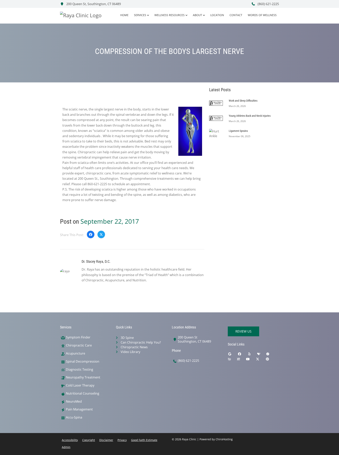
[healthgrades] (261, 354)
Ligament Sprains (238, 130)
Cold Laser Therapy (80, 385)
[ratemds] (270, 354)
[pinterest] (270, 360)
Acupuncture (75, 353)
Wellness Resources (169, 15)
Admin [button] (66, 447)
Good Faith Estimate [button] (144, 440)
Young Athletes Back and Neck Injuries (250, 115)
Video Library (130, 352)
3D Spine (127, 338)
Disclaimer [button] (106, 440)
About (197, 15)
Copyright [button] (88, 440)
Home (124, 15)
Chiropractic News (134, 347)
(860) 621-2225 (268, 4)
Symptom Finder (78, 337)
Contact (236, 15)
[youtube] (251, 360)
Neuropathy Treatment (83, 377)
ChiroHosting (224, 439)
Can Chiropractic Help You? (141, 342)
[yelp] (252, 354)
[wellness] (232, 360)
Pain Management (79, 409)
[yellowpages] (241, 360)
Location (217, 15)
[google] (233, 354)
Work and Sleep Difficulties (243, 100)
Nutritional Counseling (82, 393)
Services (140, 15)
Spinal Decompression (82, 361)
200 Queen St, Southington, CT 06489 (93, 4)
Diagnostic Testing (79, 369)
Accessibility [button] (70, 440)
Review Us (243, 331)
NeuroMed (74, 401)
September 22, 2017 (109, 221)
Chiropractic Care (79, 345)
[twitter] (260, 360)
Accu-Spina (74, 417)
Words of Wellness (262, 15)
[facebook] (242, 354)
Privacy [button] (122, 440)
